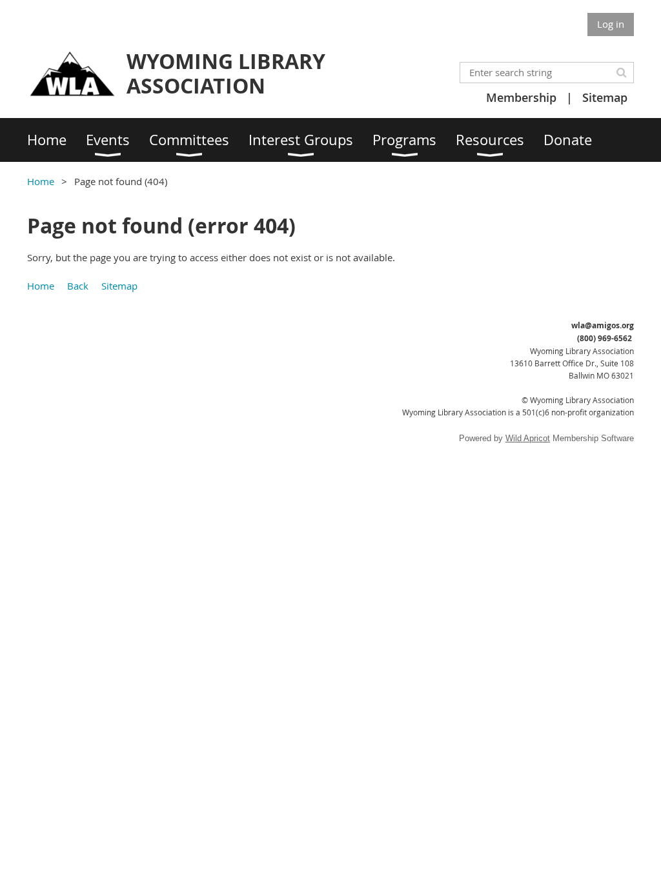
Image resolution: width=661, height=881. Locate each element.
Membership (521, 97)
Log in (610, 23)
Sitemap (604, 97)
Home (40, 181)
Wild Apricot (527, 438)
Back (77, 285)
